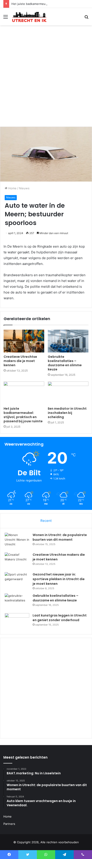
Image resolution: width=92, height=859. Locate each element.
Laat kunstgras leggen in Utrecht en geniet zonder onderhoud (60, 617)
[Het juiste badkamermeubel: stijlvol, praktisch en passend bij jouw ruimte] (24, 393)
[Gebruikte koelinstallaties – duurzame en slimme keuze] (68, 341)
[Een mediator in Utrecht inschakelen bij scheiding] (68, 393)
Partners (9, 824)
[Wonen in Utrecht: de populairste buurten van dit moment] (17, 541)
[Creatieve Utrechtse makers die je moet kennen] (24, 341)
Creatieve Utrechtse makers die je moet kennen (20, 360)
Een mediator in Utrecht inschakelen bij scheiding (67, 412)
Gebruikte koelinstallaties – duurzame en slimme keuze (65, 363)
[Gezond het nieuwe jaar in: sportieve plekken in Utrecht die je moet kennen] (17, 580)
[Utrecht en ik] (29, 16)
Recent (46, 521)
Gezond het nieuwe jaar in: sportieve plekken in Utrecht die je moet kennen (59, 579)
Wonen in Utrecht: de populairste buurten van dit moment (60, 537)
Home (12, 188)
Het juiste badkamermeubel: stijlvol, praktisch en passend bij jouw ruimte (23, 414)
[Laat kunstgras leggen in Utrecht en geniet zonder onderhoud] (17, 621)
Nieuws (24, 188)
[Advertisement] (46, 77)
